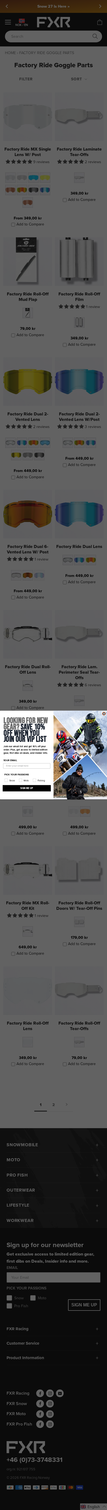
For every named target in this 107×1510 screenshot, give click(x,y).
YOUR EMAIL (10, 760)
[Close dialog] (104, 713)
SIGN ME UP (26, 788)
